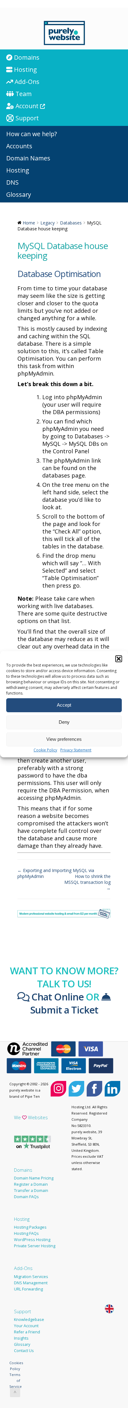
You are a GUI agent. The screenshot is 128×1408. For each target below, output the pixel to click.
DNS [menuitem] (12, 182)
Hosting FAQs (26, 1233)
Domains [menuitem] (25, 57)
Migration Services (31, 1276)
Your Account (26, 1325)
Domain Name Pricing (33, 1178)
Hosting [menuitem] (24, 69)
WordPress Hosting (32, 1239)
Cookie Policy (45, 750)
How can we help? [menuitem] (31, 134)
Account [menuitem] (27, 106)
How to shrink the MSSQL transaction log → (87, 882)
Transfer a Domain (31, 1190)
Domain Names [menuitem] (28, 158)
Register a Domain (31, 1184)
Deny (64, 722)
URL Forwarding (28, 1289)
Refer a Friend (27, 1332)
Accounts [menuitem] (19, 146)
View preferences (64, 739)
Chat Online (56, 996)
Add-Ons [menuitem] (26, 81)
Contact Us (24, 1350)
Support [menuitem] (26, 118)
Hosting (22, 1219)
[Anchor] (105, 273)
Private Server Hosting (34, 1246)
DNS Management (31, 1283)
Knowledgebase (29, 1319)
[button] (119, 659)
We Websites (31, 1117)
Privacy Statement (75, 750)
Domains (23, 1170)
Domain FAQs (26, 1196)
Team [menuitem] (23, 94)
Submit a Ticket (64, 1009)
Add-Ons (23, 1268)
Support (22, 1311)
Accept (64, 705)
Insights (21, 1338)
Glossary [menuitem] (18, 194)
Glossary (22, 1344)
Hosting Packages (30, 1227)
